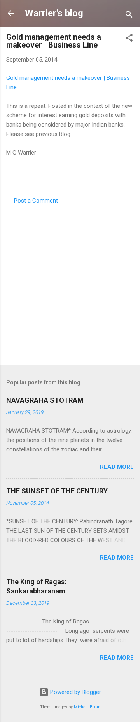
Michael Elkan (87, 707)
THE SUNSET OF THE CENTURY (57, 491)
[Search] (129, 16)
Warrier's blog (54, 13)
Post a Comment (36, 200)
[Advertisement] (70, 282)
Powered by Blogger (75, 692)
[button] (129, 39)
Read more (117, 466)
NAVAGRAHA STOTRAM (45, 400)
